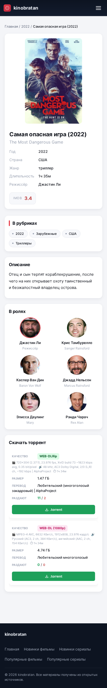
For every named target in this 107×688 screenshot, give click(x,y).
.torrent (56, 509)
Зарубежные (46, 234)
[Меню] (98, 8)
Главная (11, 26)
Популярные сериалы (66, 659)
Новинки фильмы (39, 649)
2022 (25, 26)
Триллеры (24, 243)
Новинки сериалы (75, 649)
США (73, 234)
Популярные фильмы (23, 659)
